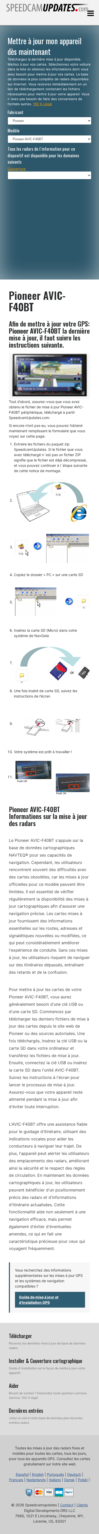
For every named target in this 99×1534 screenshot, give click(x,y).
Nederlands (36, 1480)
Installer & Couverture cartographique (45, 1361)
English (38, 1474)
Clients (82, 1505)
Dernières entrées (26, 1410)
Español (22, 1474)
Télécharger (20, 1336)
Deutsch (74, 1474)
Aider (14, 1385)
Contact (66, 1505)
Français (16, 1480)
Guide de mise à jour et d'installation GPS (38, 1300)
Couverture (17, 169)
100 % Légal (42, 104)
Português (55, 1474)
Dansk (69, 1480)
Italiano (55, 1480)
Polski (83, 1480)
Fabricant (15, 112)
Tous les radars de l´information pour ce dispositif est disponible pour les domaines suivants (43, 155)
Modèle (14, 130)
